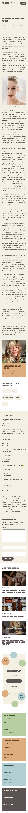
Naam (4, 544)
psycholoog (5, 120)
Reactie (4, 527)
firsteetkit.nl (14, 675)
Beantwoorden (6, 439)
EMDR (11, 39)
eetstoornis (16, 62)
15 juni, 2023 (5, 425)
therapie (18, 397)
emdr (14, 391)
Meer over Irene (9, 373)
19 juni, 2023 (5, 491)
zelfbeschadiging (6, 63)
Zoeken (15, 10)
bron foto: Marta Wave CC (14, 106)
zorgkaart (14, 686)
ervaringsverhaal (8, 397)
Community (6, 391)
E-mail (4, 551)
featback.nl (14, 681)
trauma (15, 41)
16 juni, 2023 (5, 445)
